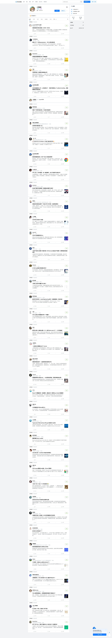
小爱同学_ (34, 343)
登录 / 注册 (100, 634)
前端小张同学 (35, 358)
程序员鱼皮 (34, 106)
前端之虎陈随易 (35, 122)
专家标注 (45, 1)
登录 (94, 1)
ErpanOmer (34, 53)
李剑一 (33, 247)
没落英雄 (34, 449)
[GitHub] (67, 7)
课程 (30, 1)
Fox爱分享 (34, 169)
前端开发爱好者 (35, 574)
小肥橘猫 (30, 21)
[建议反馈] (109, 632)
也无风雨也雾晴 (35, 85)
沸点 (27, 1)
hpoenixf (34, 232)
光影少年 (34, 404)
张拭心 (33, 200)
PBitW (33, 559)
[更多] (109, 635)
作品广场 (40, 1)
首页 (24, 1)
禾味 (33, 69)
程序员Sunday (35, 590)
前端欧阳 (34, 543)
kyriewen (34, 185)
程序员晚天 (34, 435)
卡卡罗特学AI (35, 39)
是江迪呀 (34, 280)
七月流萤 (34, 419)
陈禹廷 (33, 512)
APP (33, 1)
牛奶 (33, 311)
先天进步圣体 (35, 528)
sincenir (34, 374)
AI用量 (36, 1)
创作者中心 (86, 1)
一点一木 (34, 138)
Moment (34, 265)
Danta (33, 480)
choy (33, 390)
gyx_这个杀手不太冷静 (36, 24)
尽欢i (33, 327)
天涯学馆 (34, 496)
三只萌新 (34, 216)
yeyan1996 (41, 99)
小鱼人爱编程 (35, 605)
